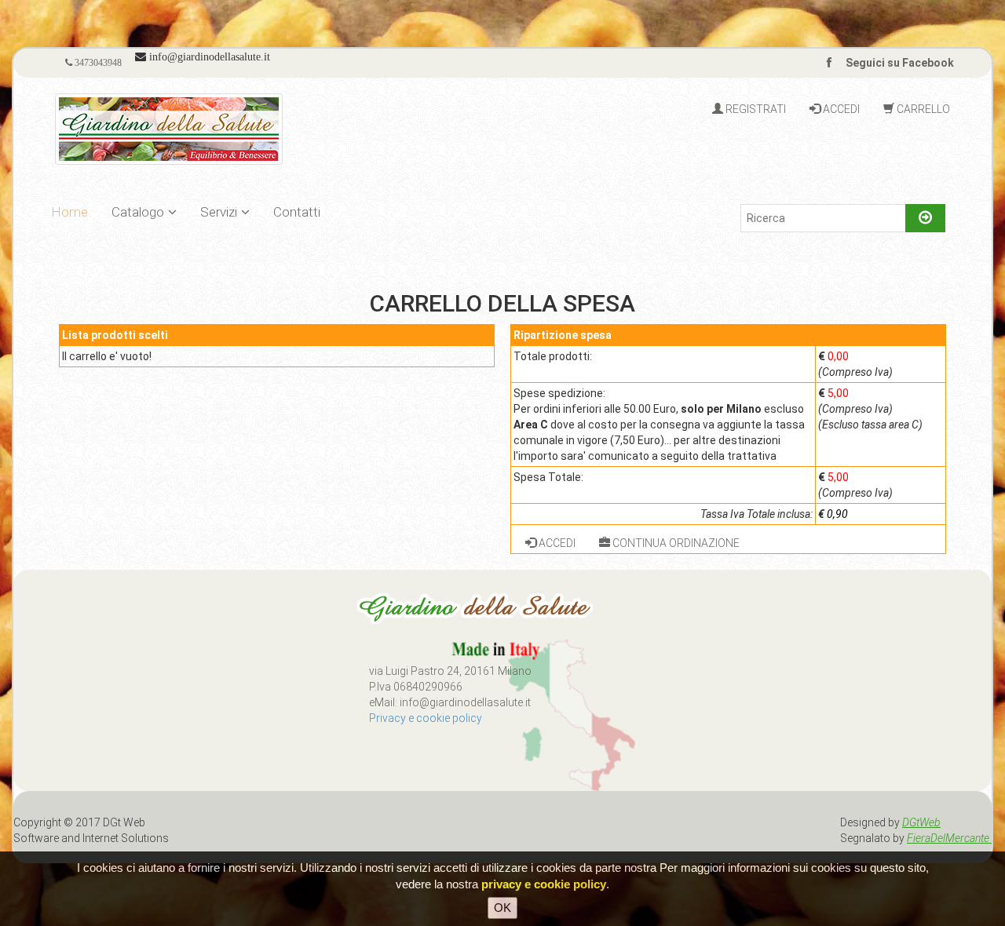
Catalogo (137, 212)
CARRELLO (922, 109)
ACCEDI (840, 109)
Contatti (296, 212)
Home (69, 212)
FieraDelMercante (949, 838)
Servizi (218, 212)
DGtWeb (921, 822)
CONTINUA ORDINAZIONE (675, 543)
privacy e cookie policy (543, 884)
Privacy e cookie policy (425, 718)
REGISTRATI (754, 109)
